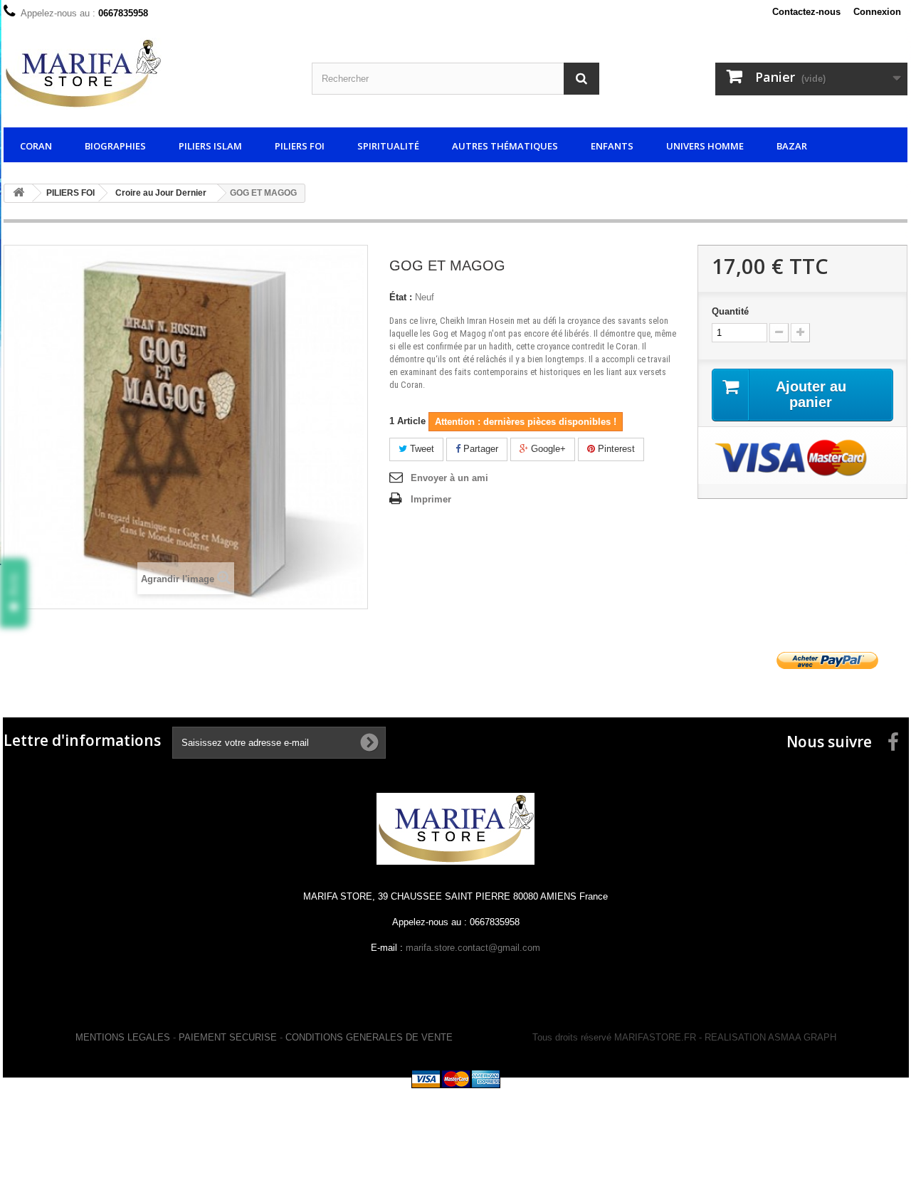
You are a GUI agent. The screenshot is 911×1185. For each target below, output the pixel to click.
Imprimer (431, 499)
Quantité (730, 311)
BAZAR (791, 145)
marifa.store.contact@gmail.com (473, 947)
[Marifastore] (147, 74)
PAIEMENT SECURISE (228, 1037)
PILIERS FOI (300, 145)
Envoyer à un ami (449, 478)
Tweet (420, 448)
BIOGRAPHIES (115, 145)
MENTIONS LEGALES (122, 1037)
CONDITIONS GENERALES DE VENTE (369, 1037)
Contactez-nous (806, 11)
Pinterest (615, 448)
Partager (479, 448)
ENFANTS (612, 145)
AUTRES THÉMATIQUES (505, 145)
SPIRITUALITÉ (388, 145)
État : (400, 297)
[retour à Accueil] (18, 193)
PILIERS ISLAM (210, 145)
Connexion (877, 11)
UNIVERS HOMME (705, 145)
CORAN (36, 145)
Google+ (547, 448)
